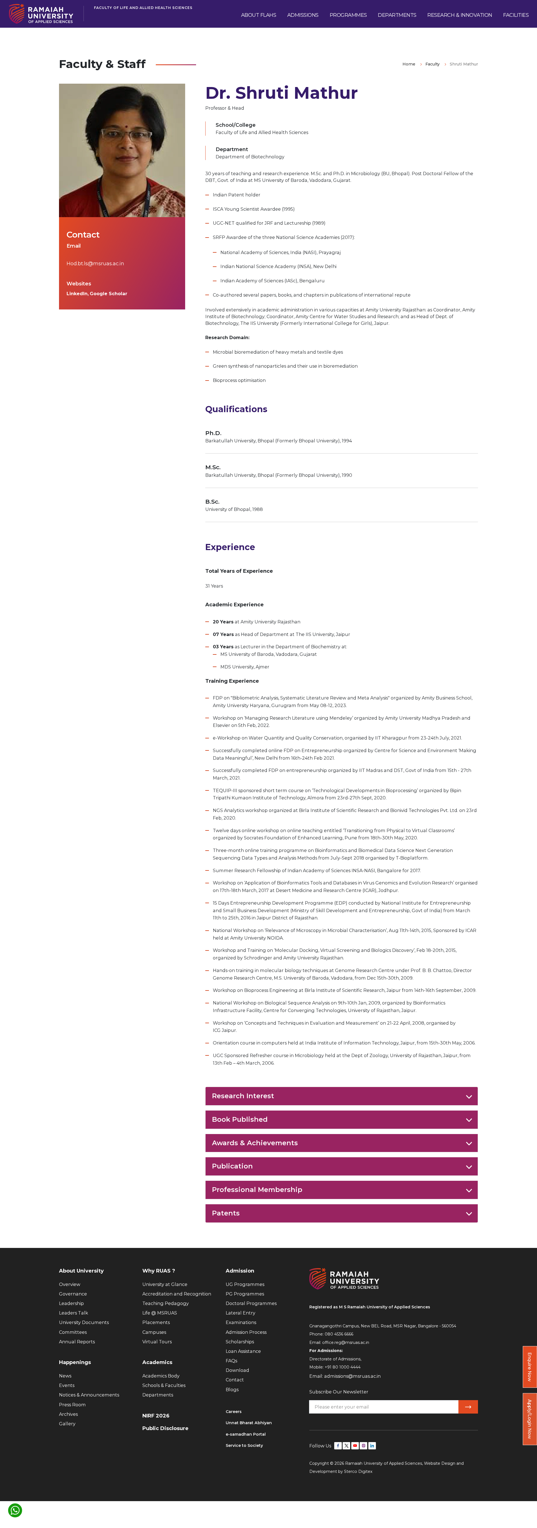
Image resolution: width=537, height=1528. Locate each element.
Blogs (232, 1389)
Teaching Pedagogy (165, 1303)
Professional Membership (257, 1190)
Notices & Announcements (89, 1395)
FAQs (231, 1360)
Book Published (240, 1119)
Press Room (72, 1404)
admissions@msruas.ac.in (352, 1376)
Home (408, 64)
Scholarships (240, 1341)
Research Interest (243, 1096)
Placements (156, 1322)
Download (237, 1370)
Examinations (241, 1322)
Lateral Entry (240, 1313)
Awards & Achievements (255, 1143)
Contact (235, 1380)
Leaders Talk (73, 1313)
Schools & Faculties (163, 1385)
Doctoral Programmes (251, 1303)
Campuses (154, 1332)
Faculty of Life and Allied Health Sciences (143, 8)
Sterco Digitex (358, 1471)
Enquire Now (530, 1366)
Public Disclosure (165, 1428)
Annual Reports (77, 1341)
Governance (73, 1294)
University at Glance (164, 1284)
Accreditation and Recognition (176, 1294)
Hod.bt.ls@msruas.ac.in (95, 263)
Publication (232, 1166)
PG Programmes (245, 1294)
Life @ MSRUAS (159, 1313)
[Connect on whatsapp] (15, 1510)
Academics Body (161, 1376)
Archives (68, 1414)
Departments (157, 1395)
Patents (226, 1213)
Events (66, 1385)
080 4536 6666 (339, 1334)
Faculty (432, 64)
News (65, 1376)
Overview (69, 1284)
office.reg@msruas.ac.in (345, 1342)
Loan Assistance (243, 1351)
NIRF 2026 (155, 1416)
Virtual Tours (157, 1341)
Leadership (71, 1303)
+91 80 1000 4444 (343, 1367)
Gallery (67, 1423)
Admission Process (246, 1332)
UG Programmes (245, 1284)
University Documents (84, 1322)
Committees (73, 1332)
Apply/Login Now (530, 1419)
